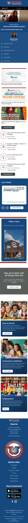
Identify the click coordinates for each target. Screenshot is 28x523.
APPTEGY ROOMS (8, 43)
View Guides (7, 371)
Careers (14, 467)
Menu (4, 8)
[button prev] (3, 207)
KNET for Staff (14, 475)
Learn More (7, 333)
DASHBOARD (7, 57)
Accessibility (14, 465)
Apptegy (17, 521)
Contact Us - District (14, 470)
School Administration (14, 436)
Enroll (14, 473)
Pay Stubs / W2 (14, 478)
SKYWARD (6, 54)
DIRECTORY (7, 61)
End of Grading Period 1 (15, 155)
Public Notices (14, 481)
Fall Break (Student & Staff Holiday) (16, 165)
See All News (8, 127)
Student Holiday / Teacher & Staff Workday (16, 144)
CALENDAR (6, 47)
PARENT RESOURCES (9, 50)
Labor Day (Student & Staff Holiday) (16, 133)
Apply (5, 409)
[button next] (7, 207)
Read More (15, 190)
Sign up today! (14, 287)
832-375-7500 (14, 433)
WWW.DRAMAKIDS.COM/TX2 (12, 189)
